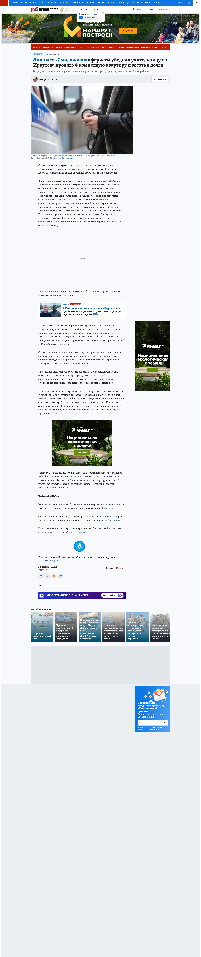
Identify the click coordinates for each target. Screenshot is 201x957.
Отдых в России (132, 47)
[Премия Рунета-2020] (66, 9)
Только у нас (84, 47)
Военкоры (95, 47)
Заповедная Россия (149, 47)
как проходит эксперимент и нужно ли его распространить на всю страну (92, 311)
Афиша (148, 3)
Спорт (157, 3)
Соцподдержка (126, 3)
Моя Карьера (57, 47)
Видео (24, 3)
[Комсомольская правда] (44, 9)
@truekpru (52, 560)
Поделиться (161, 79)
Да (81, 18)
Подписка (163, 9)
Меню (4, 3)
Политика (52, 3)
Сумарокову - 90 (70, 47)
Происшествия (38, 54)
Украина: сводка (108, 47)
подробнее (109, 508)
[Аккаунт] (197, 3)
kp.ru (121, 568)
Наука (139, 3)
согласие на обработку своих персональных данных (150, 728)
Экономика (78, 3)
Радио (138, 9)
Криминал (46, 586)
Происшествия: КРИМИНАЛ (62, 586)
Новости (46, 47)
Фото (15, 3)
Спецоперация (37, 3)
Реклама (149, 9)
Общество (65, 3)
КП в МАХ (120, 47)
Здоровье (111, 3)
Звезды (100, 3)
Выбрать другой (91, 18)
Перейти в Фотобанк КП (63, 158)
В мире (90, 3)
